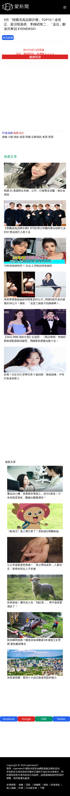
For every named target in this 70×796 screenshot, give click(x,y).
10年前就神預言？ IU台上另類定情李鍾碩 (28, 265)
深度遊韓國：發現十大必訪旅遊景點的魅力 (32, 677)
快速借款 (55, 784)
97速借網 (7, 133)
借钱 (45, 784)
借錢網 (37, 784)
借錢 (4, 137)
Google (26, 719)
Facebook (9, 719)
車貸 (45, 137)
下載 (42, 787)
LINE (44, 719)
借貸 (22, 137)
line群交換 (31, 787)
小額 (10, 137)
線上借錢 (11, 787)
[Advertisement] (35, 95)
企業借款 (36, 137)
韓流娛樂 (8, 37)
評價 (21, 787)
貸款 (28, 784)
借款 (16, 137)
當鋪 (28, 137)
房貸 (50, 137)
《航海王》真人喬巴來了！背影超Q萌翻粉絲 (33, 531)
